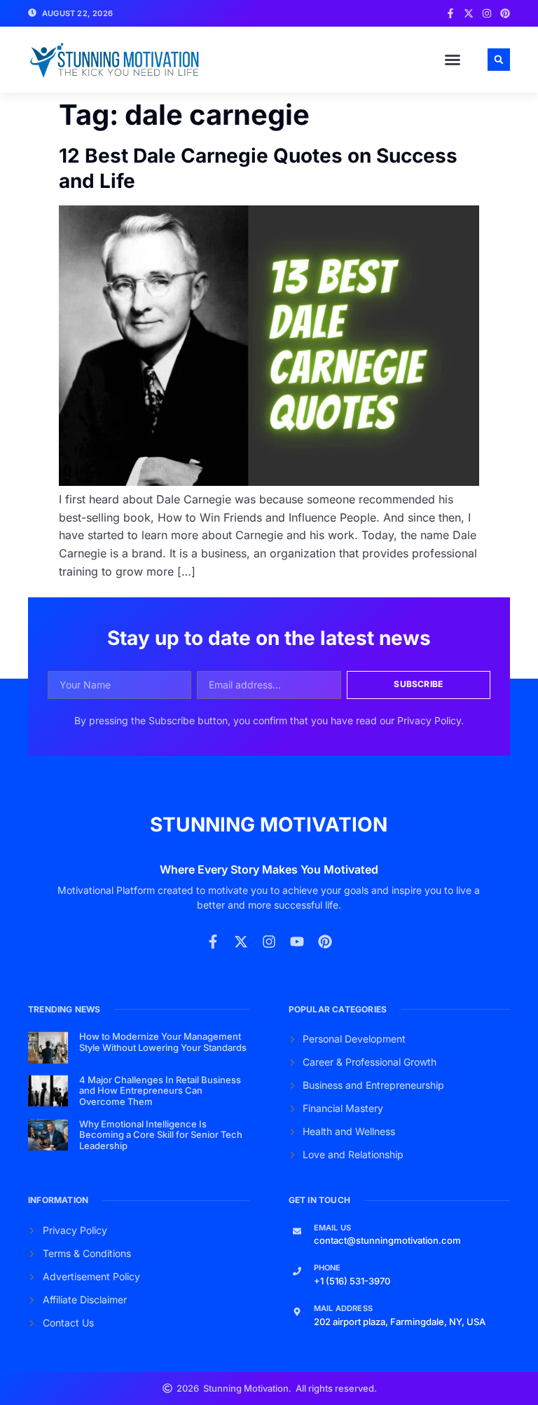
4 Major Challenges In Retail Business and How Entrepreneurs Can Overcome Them (160, 1090)
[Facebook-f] (450, 13)
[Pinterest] (505, 13)
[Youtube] (297, 942)
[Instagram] (487, 13)
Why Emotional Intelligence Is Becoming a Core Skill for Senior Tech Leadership (160, 1134)
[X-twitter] (469, 13)
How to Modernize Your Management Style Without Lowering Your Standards (163, 1042)
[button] (452, 59)
